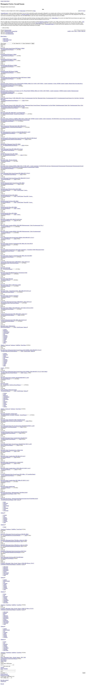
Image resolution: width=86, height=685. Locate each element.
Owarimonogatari (9, 32)
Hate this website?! (5, 680)
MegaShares (5, 570)
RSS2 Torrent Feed (7, 39)
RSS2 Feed (5, 38)
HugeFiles (5, 596)
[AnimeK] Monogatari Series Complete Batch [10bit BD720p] (14, 431)
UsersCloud (5, 510)
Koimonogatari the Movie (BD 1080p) (9, 213)
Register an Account (5, 675)
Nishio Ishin (22, 10)
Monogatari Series (4, 383)
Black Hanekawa (39, 23)
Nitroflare (5, 335)
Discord (2, 683)
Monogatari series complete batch (8, 486)
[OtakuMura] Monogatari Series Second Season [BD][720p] (13, 551)
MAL (75, 31)
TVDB (79, 31)
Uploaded (5, 601)
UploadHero (6, 600)
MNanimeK (6, 433)
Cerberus (5, 315)
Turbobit (5, 338)
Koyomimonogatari (10, 33)
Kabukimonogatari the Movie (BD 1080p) (9, 201)
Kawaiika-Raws (6, 351)
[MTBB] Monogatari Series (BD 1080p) (9, 153)
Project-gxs (11, 535)
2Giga (4, 394)
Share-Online (6, 505)
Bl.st (4, 614)
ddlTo (4, 342)
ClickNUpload (20, 190)
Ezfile (4, 502)
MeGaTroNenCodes (11, 421)
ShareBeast (8, 604)
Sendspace (13, 345)
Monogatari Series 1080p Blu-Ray (8, 326)
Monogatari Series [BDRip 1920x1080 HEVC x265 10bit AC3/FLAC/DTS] (17, 307)
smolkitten (9, 100)
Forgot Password (4, 674)
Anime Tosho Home (5, 1)
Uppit (4, 340)
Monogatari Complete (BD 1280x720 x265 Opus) (11, 219)
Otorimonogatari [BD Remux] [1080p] (9, 65)
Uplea (4, 507)
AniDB (69, 31)
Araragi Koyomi (4, 13)
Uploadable (5, 508)
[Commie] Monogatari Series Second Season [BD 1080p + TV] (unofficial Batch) (18, 474)
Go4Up (18, 499)
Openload (5, 336)
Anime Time (9, 263)
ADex (4, 113)
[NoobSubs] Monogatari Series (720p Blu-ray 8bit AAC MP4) (14, 540)
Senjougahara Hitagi (49, 24)
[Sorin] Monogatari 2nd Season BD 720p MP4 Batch (12, 557)
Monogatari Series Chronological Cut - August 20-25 (12, 462)
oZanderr (5, 150)
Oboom (4, 504)
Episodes (6, 668)
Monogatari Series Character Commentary (9, 295)
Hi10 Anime (7, 658)
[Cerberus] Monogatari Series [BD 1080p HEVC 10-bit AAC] (14, 313)
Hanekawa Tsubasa (44, 21)
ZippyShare (23, 345)
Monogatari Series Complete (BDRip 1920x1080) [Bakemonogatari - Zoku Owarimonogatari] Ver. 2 (22, 225)
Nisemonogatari (8, 30)
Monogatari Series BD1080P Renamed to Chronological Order (14, 272)
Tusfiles (5, 339)
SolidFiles (18, 345)
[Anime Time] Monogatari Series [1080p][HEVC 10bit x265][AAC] (15, 261)
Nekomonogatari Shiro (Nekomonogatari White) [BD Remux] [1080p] (16, 77)
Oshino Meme (55, 18)
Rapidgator (5, 620)
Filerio (4, 356)
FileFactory (5, 503)
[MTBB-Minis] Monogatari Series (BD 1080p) (10, 144)
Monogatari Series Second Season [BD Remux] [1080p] (12, 48)
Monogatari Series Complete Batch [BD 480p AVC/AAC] (13, 456)
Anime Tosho (3, 661)
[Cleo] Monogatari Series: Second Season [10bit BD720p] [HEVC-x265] (16, 444)
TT (1, 113)
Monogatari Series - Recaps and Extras (9, 160)
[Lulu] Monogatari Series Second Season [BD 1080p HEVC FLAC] (15, 178)
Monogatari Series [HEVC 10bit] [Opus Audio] (11, 284)
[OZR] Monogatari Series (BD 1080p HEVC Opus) (12, 149)
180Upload (5, 566)
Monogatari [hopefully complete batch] (9, 413)
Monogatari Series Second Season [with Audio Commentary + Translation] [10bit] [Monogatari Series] (22, 249)
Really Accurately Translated (13, 415)
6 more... (26, 372)
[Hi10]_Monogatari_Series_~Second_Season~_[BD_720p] (13, 657)
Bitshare (5, 613)
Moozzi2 (5, 292)
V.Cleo (8, 427)
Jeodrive (5, 517)
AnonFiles (18, 564)
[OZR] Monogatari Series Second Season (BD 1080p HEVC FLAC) (15, 173)
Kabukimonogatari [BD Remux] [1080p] (9, 71)
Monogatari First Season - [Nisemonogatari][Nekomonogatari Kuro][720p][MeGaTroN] (19, 498)
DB (7, 133)
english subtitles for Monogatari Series (9, 389)
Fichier (4, 527)
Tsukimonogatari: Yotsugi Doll (10, 31)
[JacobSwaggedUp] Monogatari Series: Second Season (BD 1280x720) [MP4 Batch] (19, 138)
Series (2, 668)
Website (5, 49)
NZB (23, 100)
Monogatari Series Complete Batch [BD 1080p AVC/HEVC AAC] (15, 480)
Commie (5, 475)
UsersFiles (19, 604)
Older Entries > (4, 36)
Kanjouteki (11, 113)
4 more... (31, 196)
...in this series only (6, 666)
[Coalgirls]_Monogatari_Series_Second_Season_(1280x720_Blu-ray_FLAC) (17, 608)
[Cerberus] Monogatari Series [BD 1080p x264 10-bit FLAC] (14, 320)
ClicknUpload (6, 332)
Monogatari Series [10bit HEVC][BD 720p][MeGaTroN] (13, 419)
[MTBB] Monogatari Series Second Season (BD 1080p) (12, 183)
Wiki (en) (83, 31)
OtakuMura (11, 552)
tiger (83, 21)
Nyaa (2, 49)
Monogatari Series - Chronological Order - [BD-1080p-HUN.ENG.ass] (16, 290)
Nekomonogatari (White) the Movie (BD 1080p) (11, 189)
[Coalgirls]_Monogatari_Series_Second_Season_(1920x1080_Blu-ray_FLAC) (17, 563)
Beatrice (7, 384)
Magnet (11, 49)
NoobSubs (11, 541)
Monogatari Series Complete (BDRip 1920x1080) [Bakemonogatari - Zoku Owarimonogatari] (21, 231)
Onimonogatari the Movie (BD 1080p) (9, 207)
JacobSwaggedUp (11, 139)
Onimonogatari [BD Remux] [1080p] (8, 59)
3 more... (26, 190)
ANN (72, 31)
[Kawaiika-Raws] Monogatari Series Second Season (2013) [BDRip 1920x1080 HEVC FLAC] (21, 350)
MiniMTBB (8, 145)
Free (4, 334)
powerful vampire (25, 14)
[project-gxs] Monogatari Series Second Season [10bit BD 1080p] (14, 534)
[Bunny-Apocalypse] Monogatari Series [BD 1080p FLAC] (13, 126)
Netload (5, 585)
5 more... (19, 208)
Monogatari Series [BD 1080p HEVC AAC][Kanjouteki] (13, 112)
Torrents (2, 667)
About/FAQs (3, 681)
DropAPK (26, 196)
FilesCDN (5, 398)
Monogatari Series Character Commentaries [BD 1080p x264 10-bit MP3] (16, 255)
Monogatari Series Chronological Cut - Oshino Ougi (12, 450)
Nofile (4, 403)
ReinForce (12, 384)
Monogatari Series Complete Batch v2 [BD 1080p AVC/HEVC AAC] (15, 468)
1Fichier (5, 329)
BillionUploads (6, 581)
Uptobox (5, 341)
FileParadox (5, 569)
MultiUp (3, 345)
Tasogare (16, 113)
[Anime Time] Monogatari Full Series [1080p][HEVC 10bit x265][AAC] (16, 301)
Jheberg (25, 327)
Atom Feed (5, 41)
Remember (3, 672)
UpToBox (5, 521)
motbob (7, 155)
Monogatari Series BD (5, 267)
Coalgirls (5, 250)
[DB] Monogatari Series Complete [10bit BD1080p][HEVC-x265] (15, 377)
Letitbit (4, 584)
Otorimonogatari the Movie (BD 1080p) (9, 195)
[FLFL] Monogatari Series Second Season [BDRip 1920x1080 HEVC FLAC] (17, 237)
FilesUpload (5, 333)
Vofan (34, 10)
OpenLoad (7, 345)
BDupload (5, 330)
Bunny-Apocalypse (11, 127)
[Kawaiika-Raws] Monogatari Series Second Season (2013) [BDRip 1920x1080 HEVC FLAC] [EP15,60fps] (24, 371)
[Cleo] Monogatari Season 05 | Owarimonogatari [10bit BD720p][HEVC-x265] (17, 425)
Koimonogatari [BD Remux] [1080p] (8, 54)
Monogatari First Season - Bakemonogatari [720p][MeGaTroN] (14, 492)
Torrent (8, 49)
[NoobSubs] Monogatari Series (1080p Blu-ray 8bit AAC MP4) (14, 545)
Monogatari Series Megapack (7, 278)
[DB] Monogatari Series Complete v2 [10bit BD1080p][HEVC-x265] (15, 132)
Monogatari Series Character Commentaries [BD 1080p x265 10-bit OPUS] (17, 243)
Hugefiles (5, 583)
